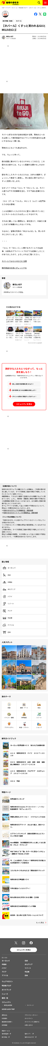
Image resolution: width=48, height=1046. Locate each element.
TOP (3, 8)
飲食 (9, 708)
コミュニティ (6, 1002)
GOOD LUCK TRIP (8, 1009)
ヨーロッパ (11, 568)
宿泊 (39, 708)
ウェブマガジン (7, 981)
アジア (8, 8)
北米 (9, 575)
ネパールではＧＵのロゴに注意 (14, 261)
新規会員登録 (8, 1005)
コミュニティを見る (24, 404)
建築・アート (24, 708)
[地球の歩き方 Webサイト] (10, 2)
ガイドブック (6, 990)
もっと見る (40, 922)
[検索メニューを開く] (39, 2)
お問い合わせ (29, 1025)
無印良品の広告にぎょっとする (14, 268)
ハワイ (10, 596)
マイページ (30, 1005)
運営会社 (4, 1015)
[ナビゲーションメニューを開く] (45, 2)
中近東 (10, 618)
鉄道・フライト (24, 727)
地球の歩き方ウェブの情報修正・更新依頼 (18, 510)
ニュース (5, 994)
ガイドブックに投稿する (32, 1022)
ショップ (39, 727)
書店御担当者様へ (7, 1022)
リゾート (11, 604)
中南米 (10, 582)
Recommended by (32, 343)
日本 (9, 632)
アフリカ (11, 625)
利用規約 (4, 1018)
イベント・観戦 (9, 717)
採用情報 (4, 1025)
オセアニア (11, 589)
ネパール (14, 8)
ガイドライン (29, 1018)
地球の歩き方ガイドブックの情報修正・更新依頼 (20, 513)
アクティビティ (9, 727)
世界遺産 (24, 717)
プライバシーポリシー (31, 1015)
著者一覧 (5, 998)
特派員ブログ (23, 8)
